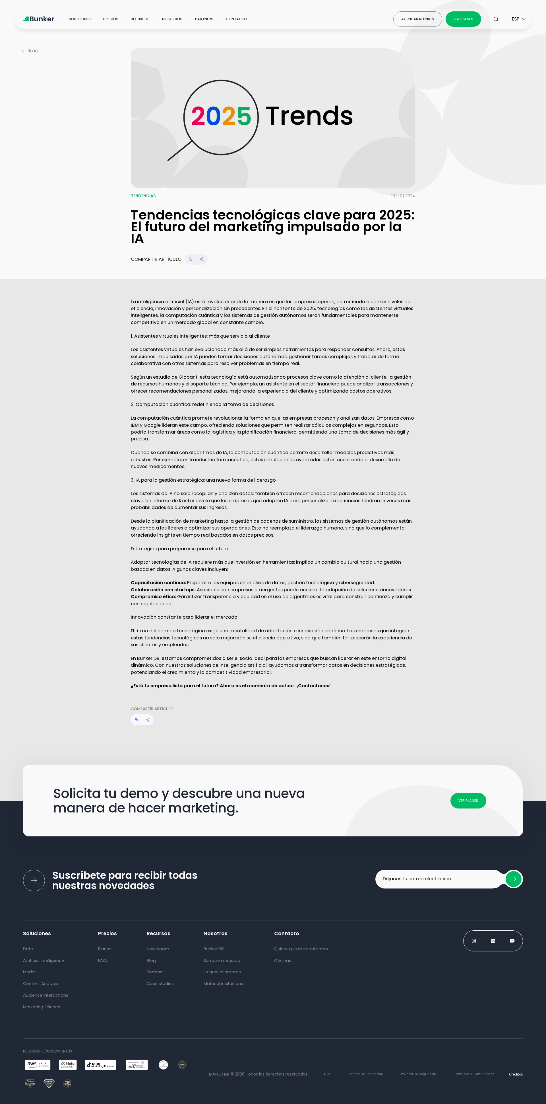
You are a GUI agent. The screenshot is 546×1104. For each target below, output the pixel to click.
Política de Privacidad (365, 1074)
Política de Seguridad (418, 1074)
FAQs (326, 1074)
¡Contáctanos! (314, 685)
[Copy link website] (190, 259)
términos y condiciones (474, 1074)
